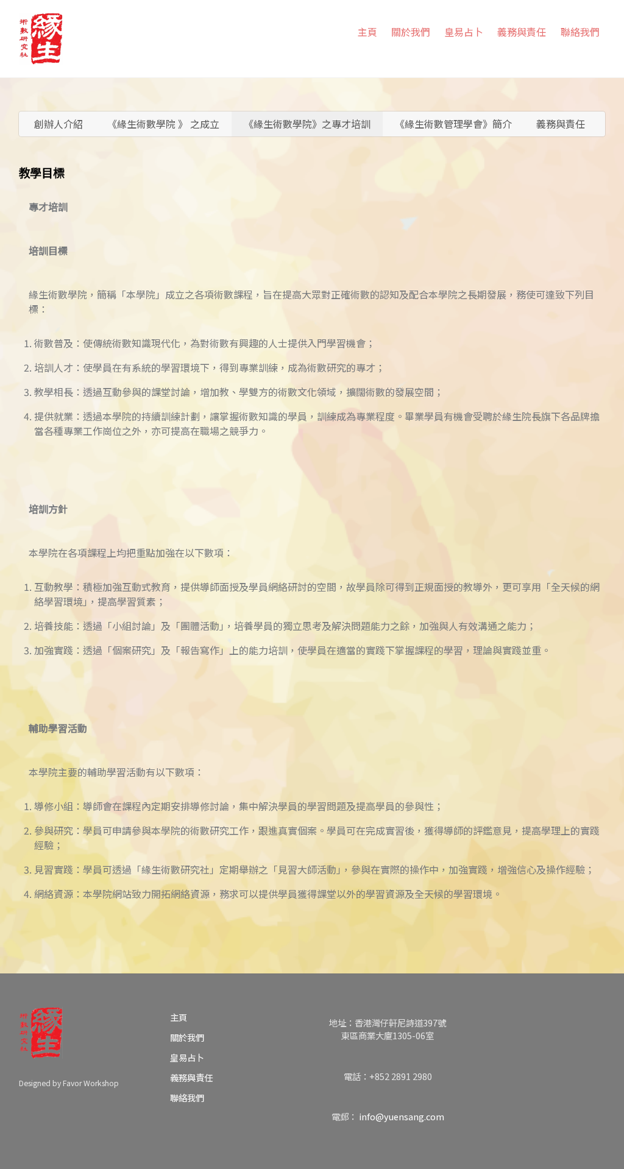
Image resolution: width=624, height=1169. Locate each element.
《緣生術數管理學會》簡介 (453, 123)
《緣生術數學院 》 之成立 (163, 123)
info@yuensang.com (401, 1116)
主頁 (367, 31)
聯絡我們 (580, 31)
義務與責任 (521, 31)
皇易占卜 (463, 31)
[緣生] (41, 36)
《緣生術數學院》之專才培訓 (307, 123)
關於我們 (410, 31)
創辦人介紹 (58, 123)
